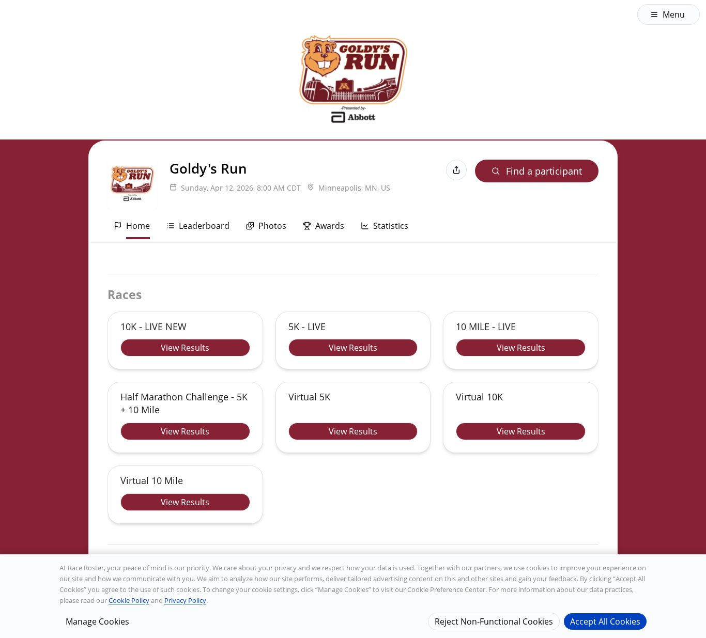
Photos (272, 225)
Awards (329, 225)
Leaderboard (204, 225)
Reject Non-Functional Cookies (494, 621)
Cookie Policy (129, 600)
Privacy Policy (185, 600)
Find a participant (544, 171)
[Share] (456, 170)
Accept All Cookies (605, 621)
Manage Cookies (97, 621)
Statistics (390, 225)
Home (138, 225)
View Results (185, 347)
